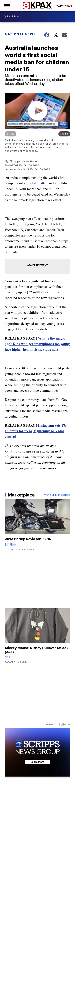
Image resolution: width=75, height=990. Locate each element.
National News (20, 34)
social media (36, 183)
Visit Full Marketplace (57, 495)
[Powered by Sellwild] (64, 724)
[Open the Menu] (6, 5)
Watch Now (63, 6)
